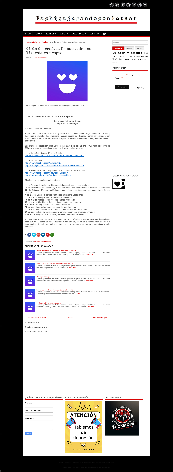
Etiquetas (118, 48)
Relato (127, 59)
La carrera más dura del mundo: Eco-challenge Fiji (54, 290)
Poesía (131, 56)
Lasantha (82, 467)
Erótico (135, 59)
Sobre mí (95, 34)
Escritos (51, 34)
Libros (38, 34)
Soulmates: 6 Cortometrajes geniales (49, 303)
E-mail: (119, 78)
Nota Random (43, 42)
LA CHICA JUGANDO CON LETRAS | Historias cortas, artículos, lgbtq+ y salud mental (86, 462)
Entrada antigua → (101, 317)
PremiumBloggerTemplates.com (91, 467)
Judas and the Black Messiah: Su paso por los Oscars (56, 251)
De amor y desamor (127, 53)
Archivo (139, 48)
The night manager (43, 277)
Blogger (112, 462)
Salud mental (79, 34)
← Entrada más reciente (36, 317)
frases (114, 62)
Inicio (28, 34)
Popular (129, 48)
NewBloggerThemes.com (104, 467)
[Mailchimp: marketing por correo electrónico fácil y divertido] (140, 90)
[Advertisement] (130, 133)
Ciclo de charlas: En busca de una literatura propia (58, 51)
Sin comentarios (41, 57)
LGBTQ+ (64, 34)
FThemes (69, 467)
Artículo (34, 42)
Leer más (89, 255)
